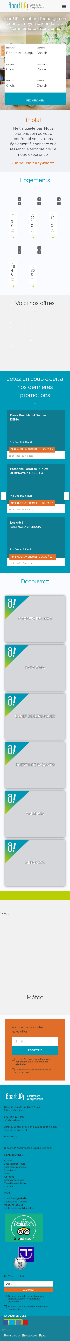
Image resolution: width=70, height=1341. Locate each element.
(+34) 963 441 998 (14, 1117)
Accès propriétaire (14, 1180)
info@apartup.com (14, 1120)
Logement (41, 64)
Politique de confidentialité (19, 1208)
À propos (9, 1176)
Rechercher (35, 100)
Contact (8, 1186)
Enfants (40, 80)
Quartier (10, 64)
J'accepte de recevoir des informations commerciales (33, 1071)
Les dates (10, 48)
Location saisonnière (15, 1167)
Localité (41, 48)
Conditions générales (16, 1198)
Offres (7, 1173)
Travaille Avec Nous (15, 1183)
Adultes (10, 80)
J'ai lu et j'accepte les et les (32, 1062)
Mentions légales (13, 1205)
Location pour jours (14, 1163)
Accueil (8, 1160)
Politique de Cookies (15, 1201)
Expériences (10, 1170)
